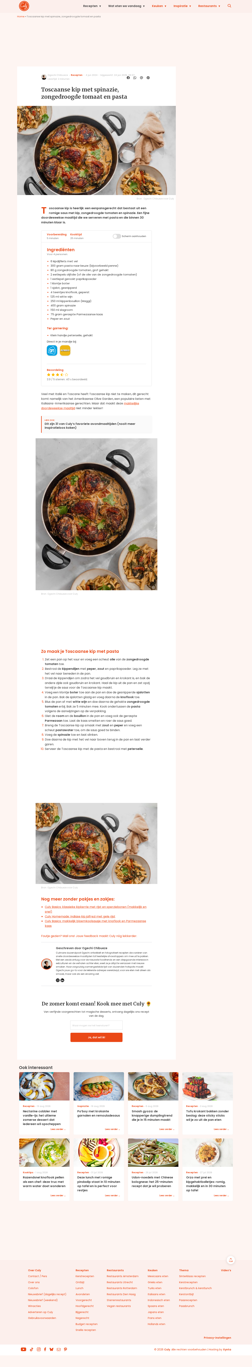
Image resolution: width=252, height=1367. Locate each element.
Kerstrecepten (85, 1276)
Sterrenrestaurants (119, 1300)
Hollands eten (156, 1324)
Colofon (33, 1288)
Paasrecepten (188, 1300)
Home (21, 16)
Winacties (34, 1306)
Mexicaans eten (158, 1276)
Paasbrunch (186, 1306)
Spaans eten (156, 1306)
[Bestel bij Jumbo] (65, 350)
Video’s (226, 1270)
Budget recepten (87, 1324)
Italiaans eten (156, 1294)
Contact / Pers (37, 1276)
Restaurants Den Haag (121, 1294)
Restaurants (207, 6)
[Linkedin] (62, 980)
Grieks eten (155, 1282)
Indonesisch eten (159, 1300)
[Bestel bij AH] (52, 350)
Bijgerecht (82, 1312)
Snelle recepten (86, 1330)
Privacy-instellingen (217, 1338)
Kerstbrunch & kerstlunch (195, 1288)
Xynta (227, 1349)
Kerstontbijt (186, 1294)
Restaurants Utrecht (120, 1282)
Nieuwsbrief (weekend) (43, 1300)
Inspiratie (181, 6)
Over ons (34, 1282)
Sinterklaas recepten (192, 1276)
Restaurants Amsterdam (123, 1276)
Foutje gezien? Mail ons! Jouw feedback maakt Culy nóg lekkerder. (89, 936)
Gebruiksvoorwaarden (42, 1318)
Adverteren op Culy (40, 1312)
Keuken (157, 6)
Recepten (90, 6)
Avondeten (83, 1294)
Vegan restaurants (119, 1306)
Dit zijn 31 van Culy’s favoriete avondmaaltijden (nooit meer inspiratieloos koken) (90, 426)
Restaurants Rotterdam (122, 1288)
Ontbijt (80, 1282)
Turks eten (154, 1288)
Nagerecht (82, 1318)
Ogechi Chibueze (58, 75)
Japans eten (156, 1312)
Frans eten (154, 1318)
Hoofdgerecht (85, 1306)
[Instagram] (58, 980)
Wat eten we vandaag (124, 6)
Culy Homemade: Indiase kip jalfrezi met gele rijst (80, 916)
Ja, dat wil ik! (96, 1037)
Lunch (79, 1288)
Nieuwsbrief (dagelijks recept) (47, 1294)
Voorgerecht (84, 1300)
